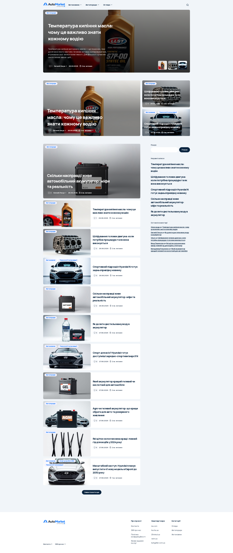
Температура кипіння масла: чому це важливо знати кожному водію (170, 167)
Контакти (47, 544)
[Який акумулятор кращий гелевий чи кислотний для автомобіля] (67, 385)
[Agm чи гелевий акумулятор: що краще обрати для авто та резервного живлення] (67, 414)
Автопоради (51, 13)
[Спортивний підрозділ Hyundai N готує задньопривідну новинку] (166, 122)
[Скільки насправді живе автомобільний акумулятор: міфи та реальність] (91, 171)
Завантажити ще (91, 492)
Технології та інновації (168, 112)
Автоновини (150, 112)
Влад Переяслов (157, 243)
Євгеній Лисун (156, 232)
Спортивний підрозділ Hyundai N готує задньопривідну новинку (170, 191)
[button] (187, 5)
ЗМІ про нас (59, 544)
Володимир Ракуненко (160, 249)
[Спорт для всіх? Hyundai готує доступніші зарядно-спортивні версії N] (67, 357)
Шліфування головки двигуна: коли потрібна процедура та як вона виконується (169, 180)
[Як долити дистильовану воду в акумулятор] (67, 328)
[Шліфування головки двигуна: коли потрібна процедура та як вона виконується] (116, 41)
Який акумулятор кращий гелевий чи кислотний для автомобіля (169, 250)
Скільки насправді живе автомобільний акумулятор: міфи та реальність (167, 202)
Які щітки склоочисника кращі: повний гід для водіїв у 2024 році (168, 244)
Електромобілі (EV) (67, 461)
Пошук (154, 145)
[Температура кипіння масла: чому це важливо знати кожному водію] (91, 108)
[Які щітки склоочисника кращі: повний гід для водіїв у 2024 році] (67, 443)
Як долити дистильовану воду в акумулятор (169, 213)
